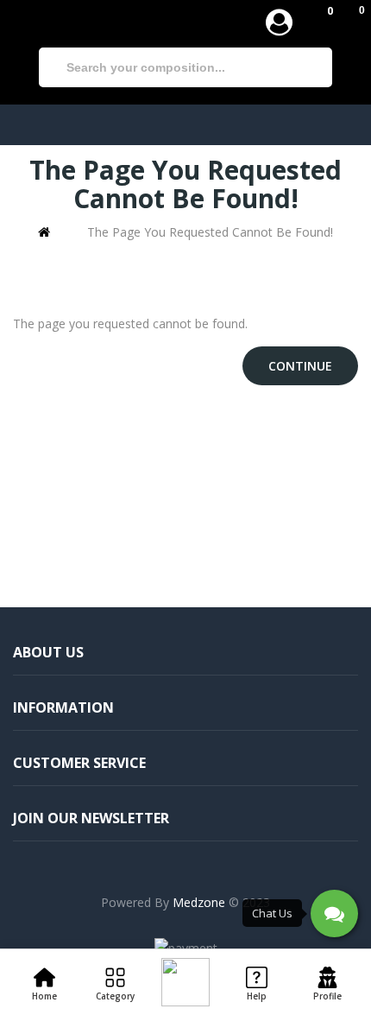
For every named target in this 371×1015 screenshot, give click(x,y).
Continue (300, 366)
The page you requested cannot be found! (210, 232)
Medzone (199, 902)
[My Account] (279, 22)
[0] (316, 21)
